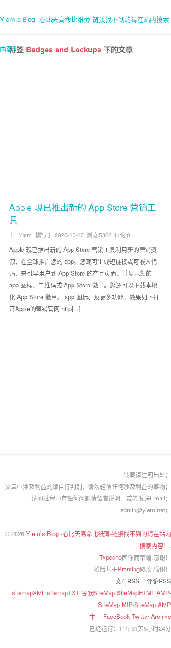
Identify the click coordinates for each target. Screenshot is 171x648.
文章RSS (127, 581)
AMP (164, 604)
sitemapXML (29, 592)
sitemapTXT (64, 592)
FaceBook (117, 616)
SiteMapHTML (136, 592)
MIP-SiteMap (140, 604)
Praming (129, 569)
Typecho (110, 557)
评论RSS (159, 581)
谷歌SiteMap (99, 592)
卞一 (96, 616)
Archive (161, 616)
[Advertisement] (85, 131)
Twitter (141, 616)
